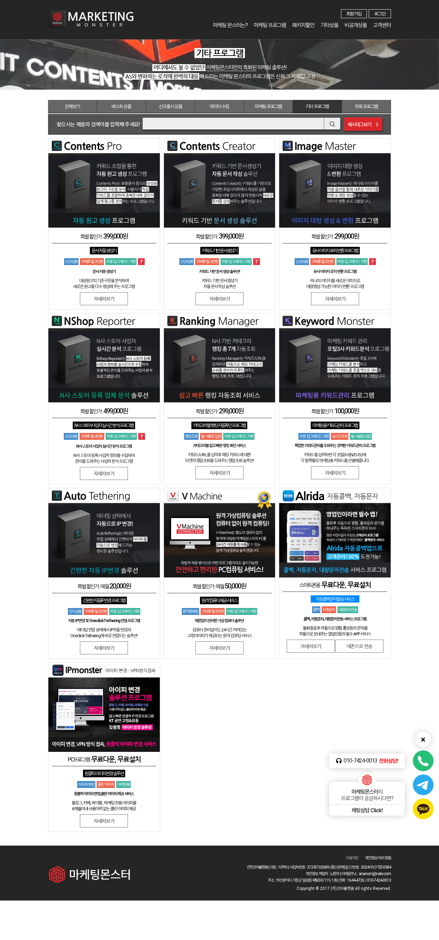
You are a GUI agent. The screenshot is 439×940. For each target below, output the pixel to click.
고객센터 (382, 25)
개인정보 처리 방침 (378, 858)
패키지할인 (303, 25)
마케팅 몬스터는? (230, 25)
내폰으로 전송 (359, 646)
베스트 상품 (121, 106)
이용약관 (352, 858)
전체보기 (72, 106)
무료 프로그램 (366, 106)
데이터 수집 (219, 106)
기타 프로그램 (317, 106)
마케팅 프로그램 (270, 25)
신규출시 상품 (170, 106)
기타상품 (330, 25)
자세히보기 (310, 646)
